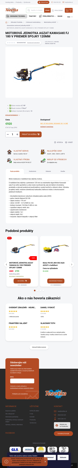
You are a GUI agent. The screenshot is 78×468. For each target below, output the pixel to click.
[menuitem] (16, 16)
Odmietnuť (50, 457)
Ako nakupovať (9, 413)
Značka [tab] (63, 171)
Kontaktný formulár (63, 433)
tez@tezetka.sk (62, 411)
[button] (34, 290)
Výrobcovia (27, 2)
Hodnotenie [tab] (32, 171)
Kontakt (32, 417)
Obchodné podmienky (11, 417)
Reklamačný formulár (39, 443)
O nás (31, 413)
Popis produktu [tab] (14, 171)
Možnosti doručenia (46, 127)
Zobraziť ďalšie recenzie (39, 347)
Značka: (50, 43)
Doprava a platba (10, 411)
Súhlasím (63, 457)
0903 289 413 (62, 419)
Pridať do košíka (29, 134)
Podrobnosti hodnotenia (33, 42)
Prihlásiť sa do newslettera (20, 394)
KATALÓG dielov (34, 411)
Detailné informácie (11, 115)
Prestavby (19, 2)
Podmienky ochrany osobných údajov (14, 420)
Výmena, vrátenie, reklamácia (14, 424)
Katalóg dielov (9, 2)
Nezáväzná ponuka (55, 281)
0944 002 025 (62, 415)
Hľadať (47, 10)
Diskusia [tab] (48, 171)
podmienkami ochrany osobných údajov (22, 388)
